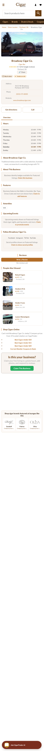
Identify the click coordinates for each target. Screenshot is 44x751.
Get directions (11, 110)
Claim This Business (22, 368)
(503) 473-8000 (22, 94)
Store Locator (13, 27)
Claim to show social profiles (22, 245)
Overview (7, 117)
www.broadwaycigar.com (22, 100)
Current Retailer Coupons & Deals (23, 349)
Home (4, 27)
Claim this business (25, 178)
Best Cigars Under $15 (23, 343)
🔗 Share (22, 72)
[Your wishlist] (41, 5)
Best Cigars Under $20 (23, 346)
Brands (15, 21)
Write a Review (22, 260)
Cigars (5, 21)
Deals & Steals (27, 21)
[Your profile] (36, 5)
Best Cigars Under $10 (23, 340)
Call (32, 110)
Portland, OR (23, 27)
